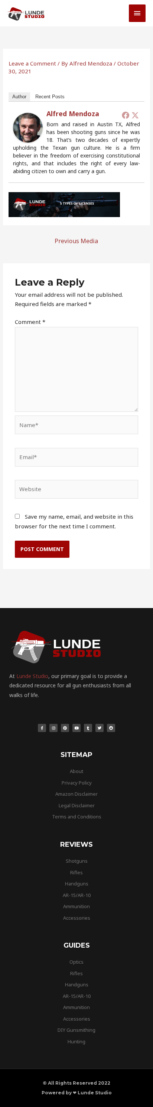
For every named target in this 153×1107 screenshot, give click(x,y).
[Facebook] (125, 115)
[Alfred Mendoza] (28, 127)
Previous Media (76, 241)
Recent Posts (50, 96)
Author (19, 96)
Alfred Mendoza (72, 113)
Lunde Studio (32, 676)
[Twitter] (135, 115)
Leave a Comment (32, 63)
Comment (30, 321)
